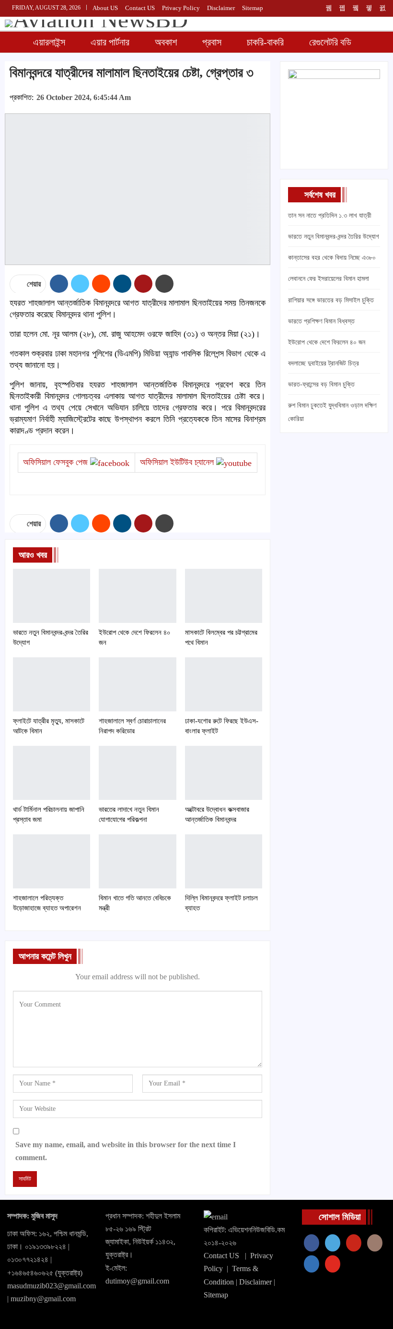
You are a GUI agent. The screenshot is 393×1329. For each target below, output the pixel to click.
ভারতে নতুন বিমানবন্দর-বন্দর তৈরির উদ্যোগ (333, 236)
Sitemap (252, 7)
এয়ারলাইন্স (49, 42)
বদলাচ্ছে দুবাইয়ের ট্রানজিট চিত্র (323, 363)
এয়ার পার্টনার (110, 42)
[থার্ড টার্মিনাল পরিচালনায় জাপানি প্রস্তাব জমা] (51, 773)
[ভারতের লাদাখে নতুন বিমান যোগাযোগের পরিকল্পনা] (137, 773)
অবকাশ (166, 42)
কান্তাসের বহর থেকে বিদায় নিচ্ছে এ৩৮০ (332, 257)
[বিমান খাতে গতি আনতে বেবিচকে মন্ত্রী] (137, 861)
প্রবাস (211, 42)
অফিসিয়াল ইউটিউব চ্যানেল (177, 462)
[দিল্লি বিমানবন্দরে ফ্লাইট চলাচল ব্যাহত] (223, 861)
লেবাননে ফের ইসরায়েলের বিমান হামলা (328, 278)
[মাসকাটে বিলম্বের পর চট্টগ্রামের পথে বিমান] (223, 596)
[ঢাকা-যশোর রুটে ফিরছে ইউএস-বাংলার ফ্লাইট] (223, 684)
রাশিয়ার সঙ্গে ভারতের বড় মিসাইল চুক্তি (331, 300)
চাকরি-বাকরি (265, 42)
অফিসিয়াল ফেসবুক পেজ (55, 462)
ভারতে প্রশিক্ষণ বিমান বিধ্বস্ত (321, 321)
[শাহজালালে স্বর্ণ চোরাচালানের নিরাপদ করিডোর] (137, 684)
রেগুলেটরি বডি (330, 42)
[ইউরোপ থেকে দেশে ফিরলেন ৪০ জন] (137, 596)
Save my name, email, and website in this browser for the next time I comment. (125, 1151)
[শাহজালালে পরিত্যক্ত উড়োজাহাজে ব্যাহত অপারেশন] (51, 861)
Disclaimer (221, 7)
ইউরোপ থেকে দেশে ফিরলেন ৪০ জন (326, 342)
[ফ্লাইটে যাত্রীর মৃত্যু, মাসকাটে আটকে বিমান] (51, 684)
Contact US (221, 1255)
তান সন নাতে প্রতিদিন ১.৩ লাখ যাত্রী (329, 215)
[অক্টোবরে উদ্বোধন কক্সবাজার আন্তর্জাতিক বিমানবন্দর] (223, 773)
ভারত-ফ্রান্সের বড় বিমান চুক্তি (321, 384)
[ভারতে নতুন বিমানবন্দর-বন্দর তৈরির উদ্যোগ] (51, 596)
